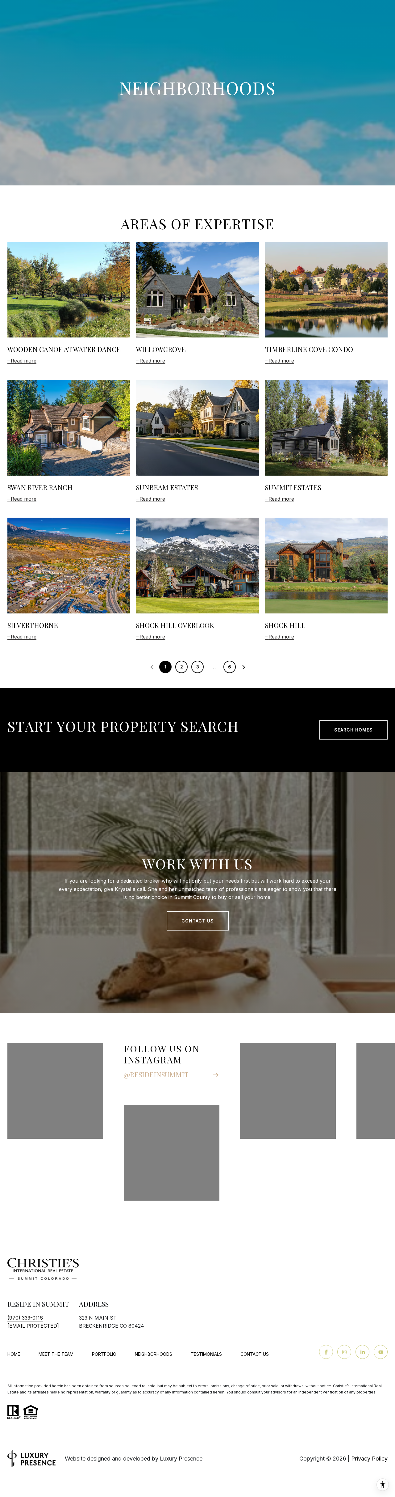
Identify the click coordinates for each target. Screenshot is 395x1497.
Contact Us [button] (197, 920)
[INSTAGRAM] (344, 1352)
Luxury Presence (181, 1458)
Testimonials (206, 1354)
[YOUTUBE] (381, 1352)
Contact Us (254, 1354)
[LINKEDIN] (362, 1352)
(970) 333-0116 (25, 1318)
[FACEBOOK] (326, 1352)
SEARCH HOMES (353, 729)
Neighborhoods (153, 1354)
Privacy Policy (369, 1458)
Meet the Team (56, 1354)
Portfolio (104, 1354)
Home (13, 1354)
